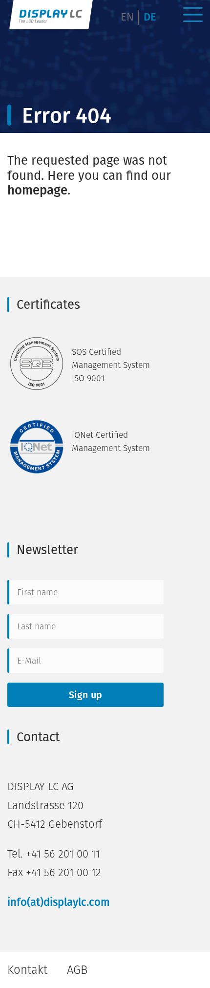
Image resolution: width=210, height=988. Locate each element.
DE (150, 16)
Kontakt (27, 969)
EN (127, 16)
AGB (77, 969)
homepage (37, 190)
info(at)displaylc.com (58, 902)
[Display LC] (51, 16)
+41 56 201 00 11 (63, 853)
